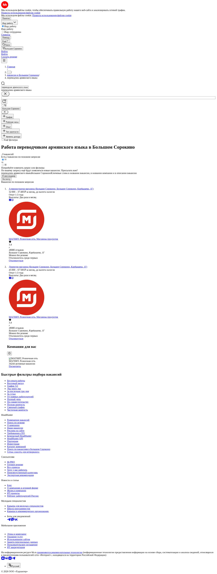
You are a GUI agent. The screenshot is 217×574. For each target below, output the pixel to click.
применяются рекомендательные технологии (59, 552)
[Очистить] (5, 93)
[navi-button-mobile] (4, 60)
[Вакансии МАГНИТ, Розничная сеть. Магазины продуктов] (111, 220)
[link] (6, 45)
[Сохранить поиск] (4, 101)
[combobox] (14, 87)
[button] (4, 51)
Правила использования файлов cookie (51, 15)
